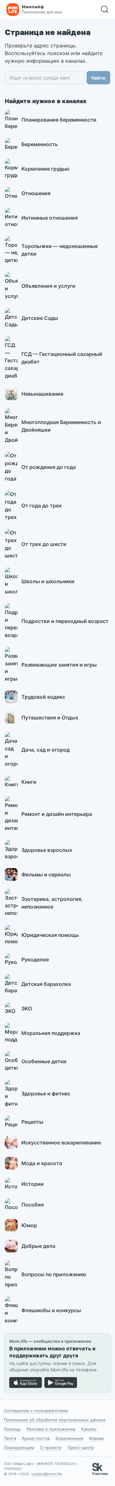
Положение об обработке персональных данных (54, 1419)
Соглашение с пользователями (36, 1410)
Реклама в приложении (51, 1429)
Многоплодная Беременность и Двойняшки (61, 426)
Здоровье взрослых (46, 850)
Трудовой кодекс (43, 697)
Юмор (29, 1225)
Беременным (69, 1438)
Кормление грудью (45, 169)
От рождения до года (48, 467)
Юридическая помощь (50, 935)
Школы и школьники (47, 581)
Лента (10, 1438)
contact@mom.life (47, 1474)
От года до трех (41, 505)
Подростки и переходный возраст (65, 621)
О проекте (51, 1447)
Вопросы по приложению (53, 1274)
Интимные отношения (49, 218)
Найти (98, 78)
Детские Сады (39, 318)
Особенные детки (43, 1061)
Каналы (88, 1429)
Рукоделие (35, 959)
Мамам (96, 1438)
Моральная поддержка (50, 1033)
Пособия (32, 1204)
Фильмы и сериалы (46, 874)
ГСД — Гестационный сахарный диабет (61, 358)
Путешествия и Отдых (49, 717)
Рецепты (32, 1122)
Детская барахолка (46, 984)
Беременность (39, 144)
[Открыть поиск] (105, 9)
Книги (28, 782)
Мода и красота (41, 1163)
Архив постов (36, 1438)
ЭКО (26, 1008)
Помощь (12, 1429)
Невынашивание (42, 394)
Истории (32, 1184)
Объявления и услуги (48, 286)
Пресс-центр (80, 1447)
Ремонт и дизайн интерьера (56, 814)
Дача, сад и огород (45, 750)
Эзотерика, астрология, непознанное (52, 903)
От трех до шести (43, 544)
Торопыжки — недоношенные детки (59, 250)
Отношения (35, 193)
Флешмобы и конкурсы (51, 1310)
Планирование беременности (58, 120)
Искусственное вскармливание (61, 1142)
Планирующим (19, 1447)
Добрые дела (38, 1246)
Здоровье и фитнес (45, 1093)
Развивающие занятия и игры (59, 665)
